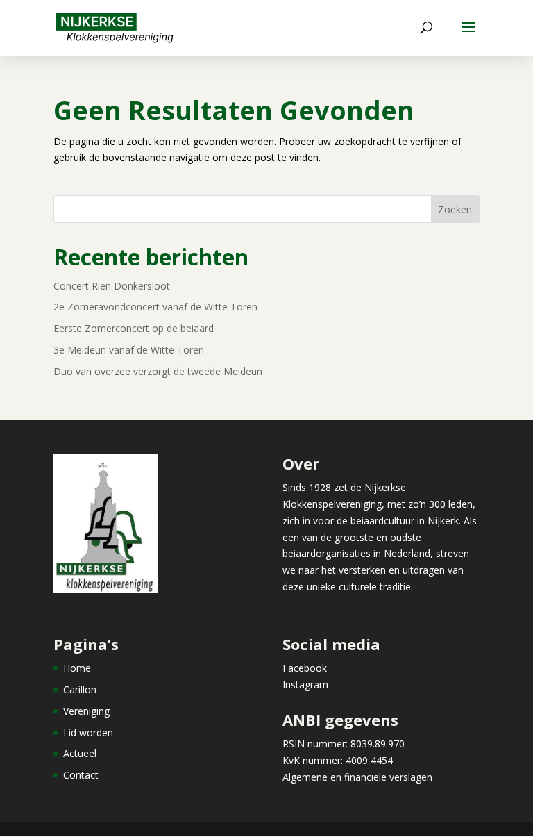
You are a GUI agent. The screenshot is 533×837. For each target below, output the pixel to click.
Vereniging (86, 711)
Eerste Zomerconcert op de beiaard (133, 328)
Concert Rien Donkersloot (111, 285)
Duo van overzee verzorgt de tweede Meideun (157, 371)
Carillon (79, 689)
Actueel (79, 753)
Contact (81, 774)
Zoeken (455, 209)
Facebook (304, 667)
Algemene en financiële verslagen (357, 777)
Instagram (305, 684)
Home (77, 667)
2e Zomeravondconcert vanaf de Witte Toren (155, 306)
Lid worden (88, 732)
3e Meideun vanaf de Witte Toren (128, 349)
